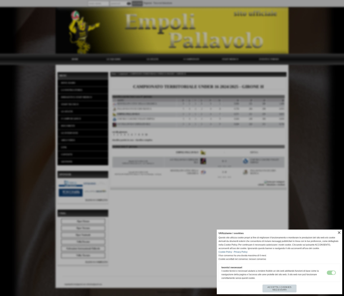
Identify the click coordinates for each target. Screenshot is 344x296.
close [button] (339, 232)
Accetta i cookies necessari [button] (279, 288)
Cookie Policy (225, 252)
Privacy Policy (240, 252)
